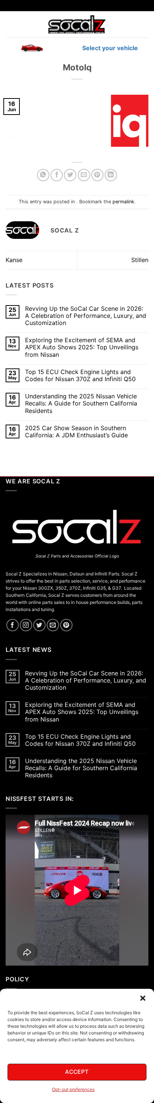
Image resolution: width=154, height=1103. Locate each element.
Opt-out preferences (73, 1089)
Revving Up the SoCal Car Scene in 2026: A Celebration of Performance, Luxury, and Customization (85, 315)
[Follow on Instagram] (26, 625)
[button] (143, 998)
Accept (77, 1071)
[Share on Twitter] (70, 175)
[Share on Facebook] (56, 175)
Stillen (139, 260)
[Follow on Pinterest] (66, 625)
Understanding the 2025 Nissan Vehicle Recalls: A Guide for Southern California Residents (81, 403)
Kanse (14, 260)
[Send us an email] (53, 625)
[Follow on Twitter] (39, 625)
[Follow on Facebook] (12, 625)
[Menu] (10, 24)
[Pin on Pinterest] (97, 175)
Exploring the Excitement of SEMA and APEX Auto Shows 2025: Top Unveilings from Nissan (81, 347)
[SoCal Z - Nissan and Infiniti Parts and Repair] (77, 24)
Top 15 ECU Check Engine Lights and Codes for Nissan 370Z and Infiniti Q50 (80, 375)
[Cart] (143, 24)
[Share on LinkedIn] (111, 175)
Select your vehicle (109, 48)
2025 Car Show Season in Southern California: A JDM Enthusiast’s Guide (76, 432)
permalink (123, 201)
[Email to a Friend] (84, 175)
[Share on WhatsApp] (43, 175)
